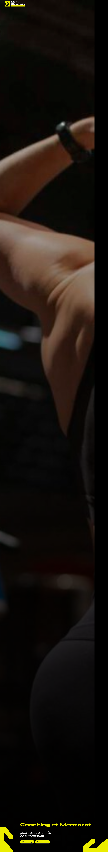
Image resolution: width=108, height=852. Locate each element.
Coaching (27, 842)
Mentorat (42, 842)
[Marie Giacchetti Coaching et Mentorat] (15, 4)
